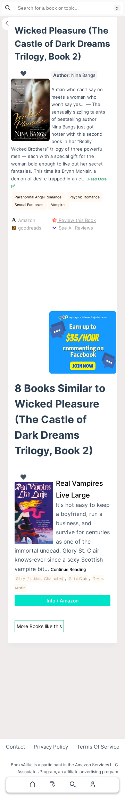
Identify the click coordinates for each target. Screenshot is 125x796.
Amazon (26, 220)
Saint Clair (78, 578)
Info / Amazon (62, 600)
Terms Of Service (98, 746)
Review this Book (76, 220)
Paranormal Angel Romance (38, 197)
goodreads (29, 228)
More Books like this (39, 626)
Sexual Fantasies (29, 205)
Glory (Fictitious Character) (40, 578)
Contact (15, 746)
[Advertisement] (83, 264)
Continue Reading (68, 569)
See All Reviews (75, 228)
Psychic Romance (84, 197)
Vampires (58, 205)
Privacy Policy (51, 746)
